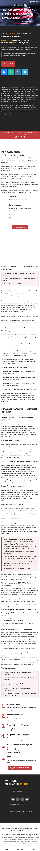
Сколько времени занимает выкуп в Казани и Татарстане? (18, 700)
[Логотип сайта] (5, 2)
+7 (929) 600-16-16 (33, 2)
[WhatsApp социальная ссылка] (18, 5)
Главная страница (6, 22)
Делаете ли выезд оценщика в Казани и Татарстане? (16, 711)
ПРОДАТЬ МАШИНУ (20, 227)
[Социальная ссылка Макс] (15, 5)
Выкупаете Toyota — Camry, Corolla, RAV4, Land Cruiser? (19, 277)
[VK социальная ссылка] (21, 5)
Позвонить (8, 64)
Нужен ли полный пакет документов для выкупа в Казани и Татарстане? (19, 706)
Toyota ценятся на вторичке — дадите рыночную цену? (16, 282)
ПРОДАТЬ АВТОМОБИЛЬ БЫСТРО (19, 790)
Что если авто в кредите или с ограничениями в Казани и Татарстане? (19, 716)
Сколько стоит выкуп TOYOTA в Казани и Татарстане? (17, 695)
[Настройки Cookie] (35, 841)
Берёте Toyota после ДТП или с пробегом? (18, 286)
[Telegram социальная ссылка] (25, 5)
